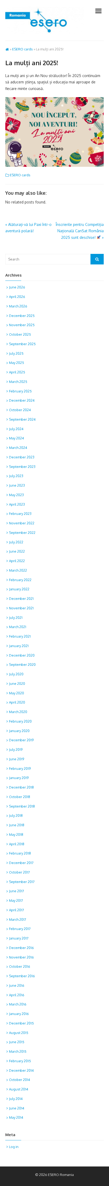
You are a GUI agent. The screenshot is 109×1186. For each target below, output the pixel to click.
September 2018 (22, 806)
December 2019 (21, 740)
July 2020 (16, 674)
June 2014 (16, 1108)
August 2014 (18, 1089)
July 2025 (16, 353)
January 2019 (19, 778)
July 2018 (16, 815)
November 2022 (21, 523)
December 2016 (21, 948)
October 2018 (19, 797)
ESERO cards (22, 49)
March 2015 (17, 1051)
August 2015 (18, 1033)
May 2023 (16, 495)
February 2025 (20, 391)
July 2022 (16, 542)
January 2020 (19, 731)
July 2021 (15, 617)
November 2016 (21, 957)
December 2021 (21, 598)
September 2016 (22, 976)
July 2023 (16, 476)
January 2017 (19, 938)
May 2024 (16, 438)
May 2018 (16, 834)
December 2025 (22, 316)
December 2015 (21, 1023)
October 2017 (19, 872)
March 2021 (17, 627)
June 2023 (17, 485)
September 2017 (22, 882)
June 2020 (17, 683)
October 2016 (19, 966)
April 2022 (17, 561)
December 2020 (22, 655)
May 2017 (16, 900)
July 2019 (15, 749)
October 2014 (19, 1080)
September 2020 (22, 664)
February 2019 (20, 768)
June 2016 (16, 985)
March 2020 (18, 712)
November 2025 (22, 325)
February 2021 (20, 636)
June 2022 (17, 551)
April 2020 (17, 702)
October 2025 (20, 334)
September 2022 (22, 532)
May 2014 (16, 1117)
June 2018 (16, 825)
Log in (14, 1147)
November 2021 (21, 608)
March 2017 (17, 919)
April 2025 (17, 372)
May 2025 (16, 362)
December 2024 (22, 400)
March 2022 (18, 570)
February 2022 (20, 580)
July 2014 (16, 1099)
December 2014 (21, 1070)
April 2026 (17, 297)
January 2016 (19, 1014)
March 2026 (18, 306)
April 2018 (16, 844)
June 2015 (16, 1042)
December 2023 (21, 457)
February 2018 (20, 853)
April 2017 (16, 910)
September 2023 (22, 466)
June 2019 (16, 759)
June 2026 (17, 287)
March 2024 (18, 447)
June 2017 (16, 891)
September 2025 (22, 344)
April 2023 (17, 504)
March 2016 (17, 1004)
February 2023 (20, 513)
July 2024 (16, 429)
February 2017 (20, 929)
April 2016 (16, 995)
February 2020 (20, 721)
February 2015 (20, 1061)
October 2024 (20, 410)
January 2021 (19, 646)
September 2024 (22, 419)
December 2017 (21, 863)
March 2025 (18, 381)
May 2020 (16, 693)
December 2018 (21, 787)
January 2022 (19, 589)
